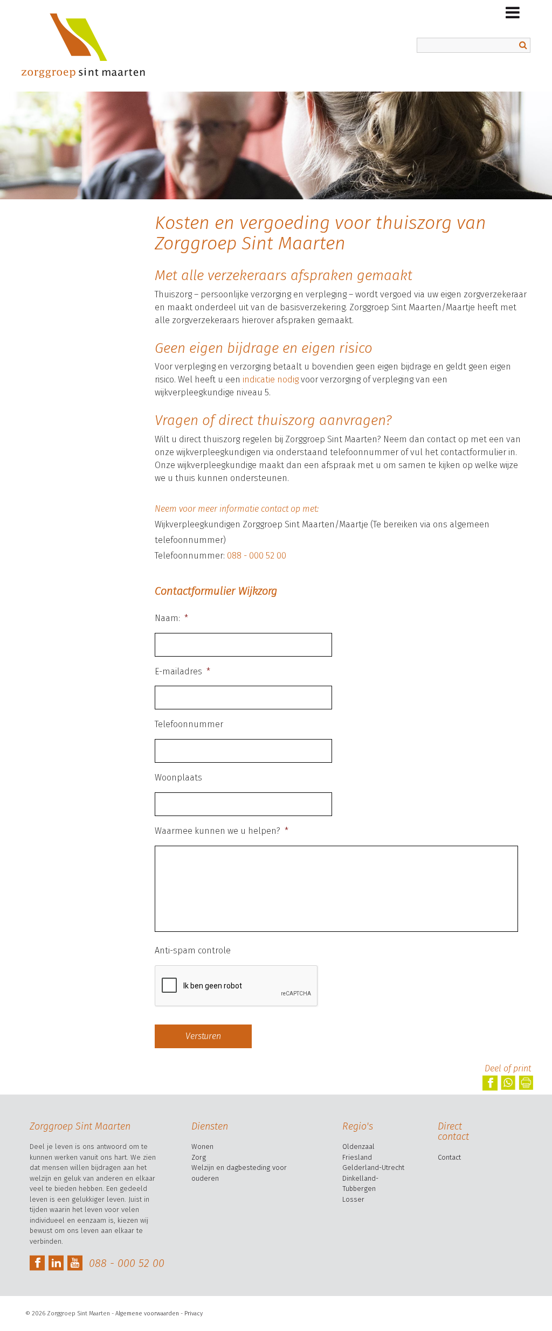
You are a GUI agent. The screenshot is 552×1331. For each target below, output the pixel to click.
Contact (449, 1157)
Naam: (171, 618)
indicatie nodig (271, 379)
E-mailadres (182, 671)
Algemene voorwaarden (147, 1313)
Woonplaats (178, 777)
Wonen (202, 1146)
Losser (353, 1199)
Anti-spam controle (193, 950)
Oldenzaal (358, 1146)
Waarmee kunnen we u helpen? (221, 831)
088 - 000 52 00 (256, 555)
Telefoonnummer (189, 724)
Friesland (357, 1157)
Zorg (198, 1157)
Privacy (193, 1313)
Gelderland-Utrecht (373, 1167)
